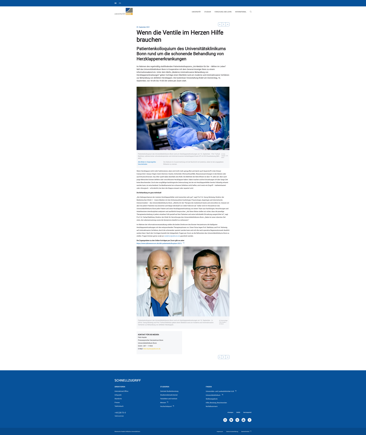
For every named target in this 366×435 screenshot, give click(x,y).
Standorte (118, 399)
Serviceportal (247, 412)
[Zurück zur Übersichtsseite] (224, 24)
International (240, 12)
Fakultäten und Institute (168, 399)
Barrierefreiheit (245, 431)
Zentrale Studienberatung (169, 391)
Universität (196, 12)
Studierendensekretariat (169, 395)
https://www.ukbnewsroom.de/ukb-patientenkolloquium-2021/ (159, 243)
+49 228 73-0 (120, 412)
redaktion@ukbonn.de (172, 236)
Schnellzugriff (128, 380)
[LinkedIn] (237, 420)
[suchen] (249, 13)
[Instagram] (225, 420)
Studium (207, 12)
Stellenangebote (212, 399)
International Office (121, 391)
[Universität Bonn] (124, 11)
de (116, 3)
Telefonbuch (119, 406)
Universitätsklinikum (213, 395)
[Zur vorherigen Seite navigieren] (220, 24)
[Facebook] (249, 420)
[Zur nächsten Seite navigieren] (228, 24)
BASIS (238, 412)
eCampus (230, 412)
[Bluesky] (231, 420)
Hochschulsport (166, 406)
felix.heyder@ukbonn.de (151, 349)
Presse (117, 402)
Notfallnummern (212, 406)
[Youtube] (243, 420)
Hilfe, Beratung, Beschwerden (216, 403)
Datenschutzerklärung (232, 431)
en (120, 3)
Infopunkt (118, 395)
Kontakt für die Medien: (148, 335)
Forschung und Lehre (223, 12)
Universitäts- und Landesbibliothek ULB (220, 391)
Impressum (220, 431)
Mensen (163, 403)
